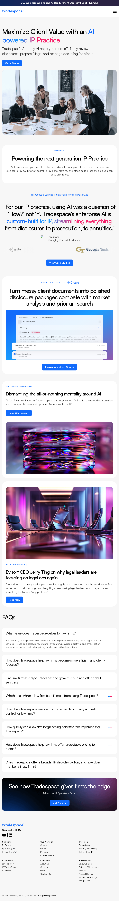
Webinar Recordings (88, 877)
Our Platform (46, 842)
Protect (43, 848)
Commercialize (47, 855)
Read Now (14, 599)
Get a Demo (12, 63)
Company (44, 860)
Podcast (82, 870)
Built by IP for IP (85, 852)
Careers (44, 867)
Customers (7, 860)
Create (43, 845)
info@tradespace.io (47, 895)
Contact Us (45, 874)
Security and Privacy (88, 848)
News (42, 870)
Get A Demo (59, 802)
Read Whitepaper (19, 412)
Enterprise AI (84, 845)
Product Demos (86, 874)
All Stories (6, 870)
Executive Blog (85, 863)
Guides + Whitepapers (89, 867)
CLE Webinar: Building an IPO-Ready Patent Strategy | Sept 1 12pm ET (59, 2)
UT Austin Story (9, 867)
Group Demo (84, 880)
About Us (44, 863)
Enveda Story (8, 863)
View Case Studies (59, 262)
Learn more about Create (59, 367)
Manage (44, 852)
